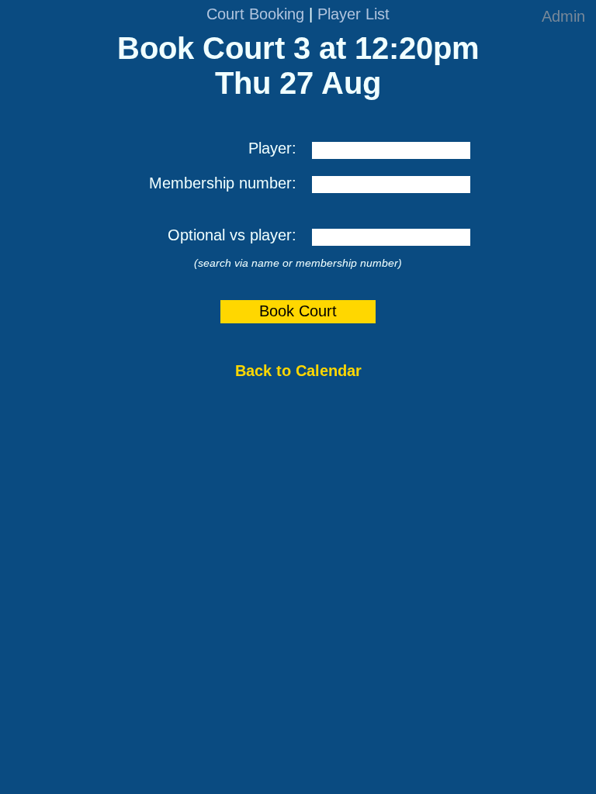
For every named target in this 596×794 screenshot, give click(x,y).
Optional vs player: (232, 234)
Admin (563, 16)
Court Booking (255, 13)
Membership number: (222, 183)
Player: (272, 148)
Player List (353, 13)
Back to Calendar (298, 370)
